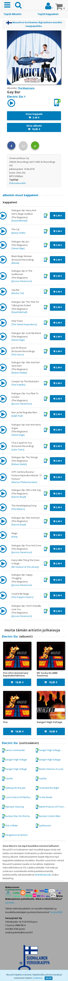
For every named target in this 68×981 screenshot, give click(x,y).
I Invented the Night (49, 787)
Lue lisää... (10, 902)
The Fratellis (18, 384)
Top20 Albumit (12, 14)
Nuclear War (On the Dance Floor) (19, 816)
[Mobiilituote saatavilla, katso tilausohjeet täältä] (57, 102)
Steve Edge (18, 248)
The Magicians (26, 88)
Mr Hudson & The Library (25, 566)
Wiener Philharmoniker (24, 482)
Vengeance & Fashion (16, 834)
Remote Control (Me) (49, 816)
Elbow (15, 263)
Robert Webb (19, 372)
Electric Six (17, 293)
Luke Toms (18, 449)
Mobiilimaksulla (43, 874)
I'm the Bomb (45, 797)
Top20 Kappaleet (48, 14)
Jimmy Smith (18, 232)
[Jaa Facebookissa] (11, 145)
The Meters (18, 509)
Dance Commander (15, 750)
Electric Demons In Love (51, 769)
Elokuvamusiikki (17, 183)
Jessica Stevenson (21, 281)
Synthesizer (45, 825)
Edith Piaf (17, 415)
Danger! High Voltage (50, 750)
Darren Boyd (18, 496)
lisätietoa (37, 978)
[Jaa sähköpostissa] (23, 145)
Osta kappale (34, 115)
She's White (11, 825)
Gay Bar (9, 778)
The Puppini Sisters (22, 597)
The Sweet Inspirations (24, 324)
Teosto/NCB (56, 912)
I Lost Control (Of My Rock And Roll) (19, 797)
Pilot (14, 536)
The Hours (17, 354)
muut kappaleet (20, 195)
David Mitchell (19, 220)
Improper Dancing (14, 806)
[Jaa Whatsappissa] (35, 145)
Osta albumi (34, 127)
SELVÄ (48, 978)
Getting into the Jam (15, 787)
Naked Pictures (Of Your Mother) (53, 806)
